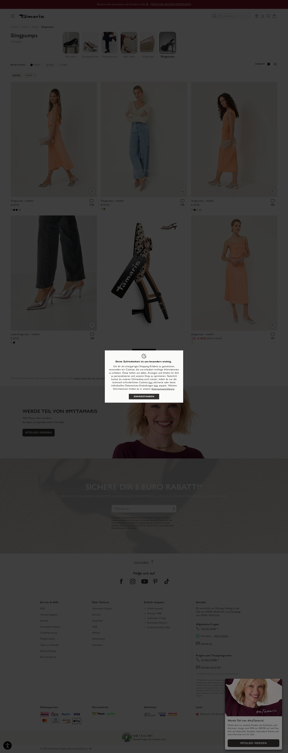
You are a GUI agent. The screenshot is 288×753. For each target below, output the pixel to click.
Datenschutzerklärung (163, 388)
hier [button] (156, 385)
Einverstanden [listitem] (144, 396)
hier (150, 382)
